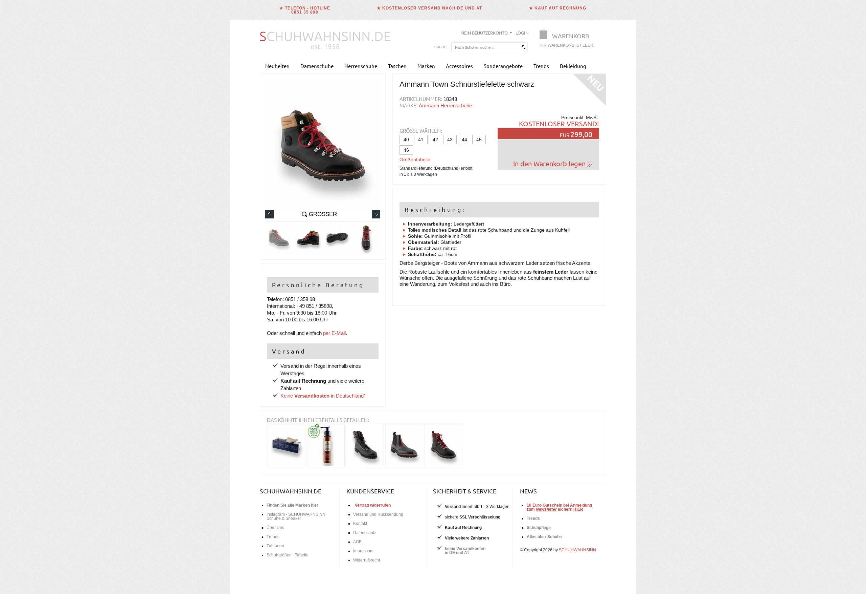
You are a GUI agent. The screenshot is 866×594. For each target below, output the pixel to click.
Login (522, 32)
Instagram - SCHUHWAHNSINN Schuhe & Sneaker (296, 516)
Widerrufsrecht (366, 560)
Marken (426, 66)
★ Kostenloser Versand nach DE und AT (429, 8)
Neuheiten (277, 66)
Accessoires (459, 66)
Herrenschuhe (360, 66)
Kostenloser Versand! (559, 123)
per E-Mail (334, 333)
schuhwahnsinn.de (290, 490)
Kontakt (360, 523)
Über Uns (275, 527)
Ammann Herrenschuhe (445, 105)
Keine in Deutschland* (323, 396)
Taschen (397, 66)
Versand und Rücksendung (378, 514)
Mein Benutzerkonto (484, 32)
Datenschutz (364, 532)
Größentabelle (415, 159)
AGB (357, 541)
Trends (541, 66)
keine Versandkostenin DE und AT (465, 550)
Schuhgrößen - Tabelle (288, 555)
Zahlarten (275, 546)
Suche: (440, 47)
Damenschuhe (317, 66)
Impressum (363, 551)
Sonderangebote (503, 66)
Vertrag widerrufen (373, 505)
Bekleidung (573, 66)
